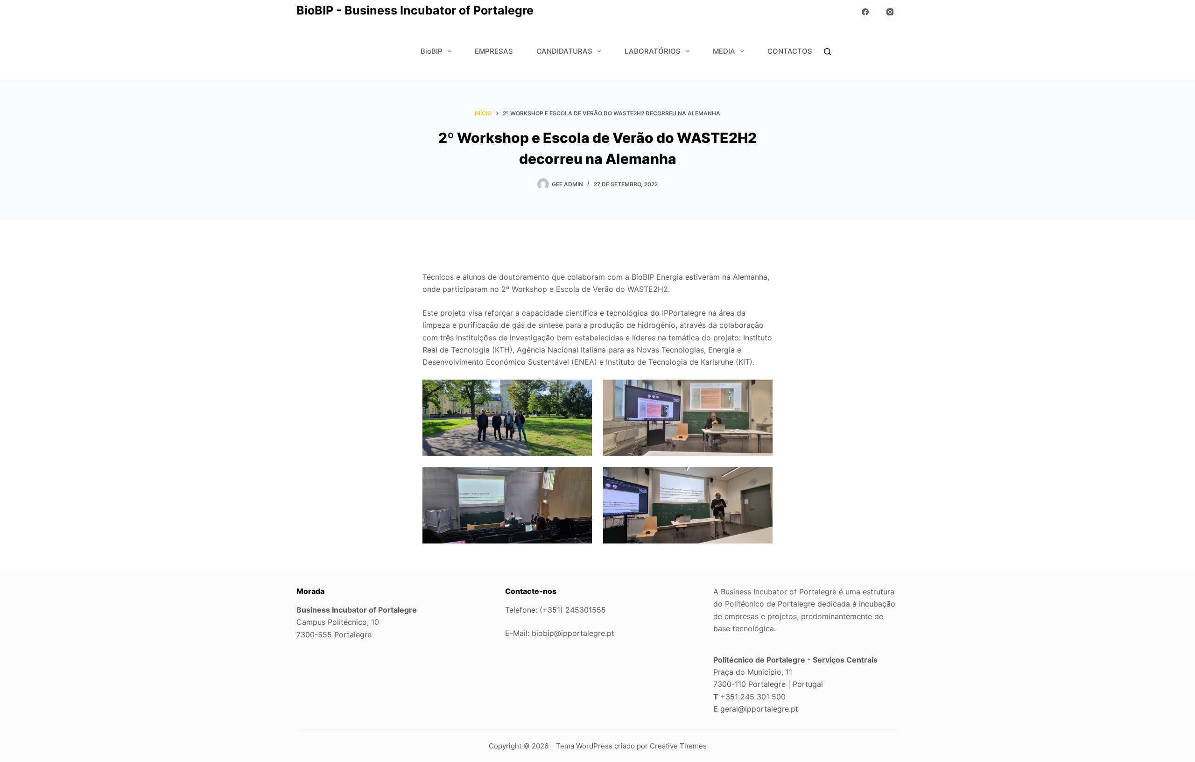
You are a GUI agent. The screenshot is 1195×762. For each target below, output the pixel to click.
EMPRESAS (494, 51)
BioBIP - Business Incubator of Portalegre (415, 10)
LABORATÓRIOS (653, 51)
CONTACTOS (789, 51)
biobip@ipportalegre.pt (573, 633)
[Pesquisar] (827, 51)
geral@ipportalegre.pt (759, 708)
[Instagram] (890, 12)
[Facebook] (865, 12)
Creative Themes (678, 745)
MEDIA (724, 51)
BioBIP (432, 51)
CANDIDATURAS (564, 51)
